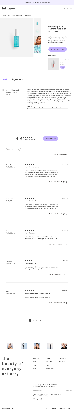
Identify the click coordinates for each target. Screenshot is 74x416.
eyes (34, 362)
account (49, 362)
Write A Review (51, 138)
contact (49, 358)
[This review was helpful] (63, 181)
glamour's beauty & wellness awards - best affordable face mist (47, 108)
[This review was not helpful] (66, 182)
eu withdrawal (51, 369)
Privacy (48, 408)
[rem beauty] (9, 9)
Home (4, 15)
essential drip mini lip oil (62, 62)
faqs (47, 365)
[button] (65, 8)
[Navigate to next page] (47, 320)
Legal (54, 408)
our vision (62, 358)
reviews (62, 362)
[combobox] (61, 154)
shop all (36, 358)
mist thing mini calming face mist (19, 15)
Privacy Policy (44, 396)
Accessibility (62, 408)
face (34, 369)
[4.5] (62, 60)
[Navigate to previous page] (27, 320)
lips (34, 365)
